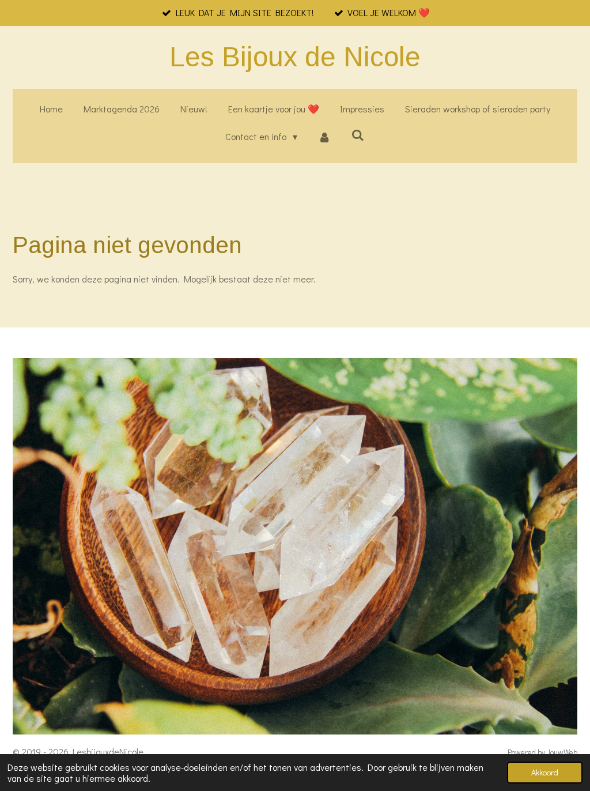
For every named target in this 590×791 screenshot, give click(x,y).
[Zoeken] (358, 135)
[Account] (324, 137)
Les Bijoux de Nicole (295, 57)
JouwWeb (562, 752)
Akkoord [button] (544, 772)
